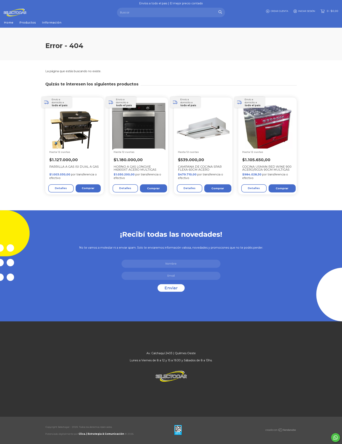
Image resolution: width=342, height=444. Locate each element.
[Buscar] (220, 12)
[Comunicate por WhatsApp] (335, 437)
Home (8, 22)
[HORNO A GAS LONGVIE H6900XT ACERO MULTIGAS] (141, 141)
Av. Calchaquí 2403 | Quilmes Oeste (171, 353)
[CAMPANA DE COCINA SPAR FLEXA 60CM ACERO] (205, 141)
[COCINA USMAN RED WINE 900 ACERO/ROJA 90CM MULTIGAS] (269, 141)
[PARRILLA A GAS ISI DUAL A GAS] (76, 141)
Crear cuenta (279, 11)
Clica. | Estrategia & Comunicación (101, 433)
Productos (27, 22)
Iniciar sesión (306, 11)
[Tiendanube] (281, 431)
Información (52, 22)
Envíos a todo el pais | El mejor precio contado (171, 3)
